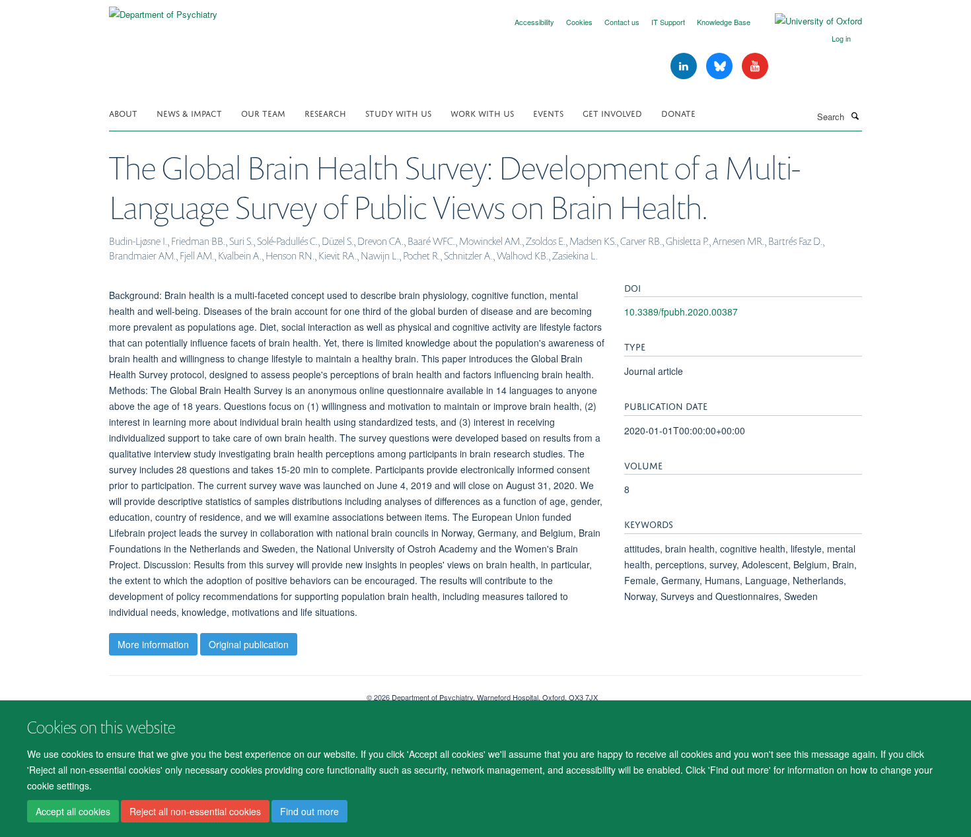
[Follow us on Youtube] (755, 66)
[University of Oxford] (808, 21)
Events (548, 112)
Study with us (398, 112)
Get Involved (612, 112)
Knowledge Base (723, 22)
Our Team (263, 112)
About (123, 112)
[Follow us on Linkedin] (685, 66)
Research (325, 112)
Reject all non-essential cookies (195, 811)
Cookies (579, 22)
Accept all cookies (73, 811)
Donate (678, 112)
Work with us (482, 112)
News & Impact (189, 112)
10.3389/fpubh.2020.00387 (681, 311)
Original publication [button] (249, 644)
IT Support (668, 22)
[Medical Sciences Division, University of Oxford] (228, 692)
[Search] (854, 115)
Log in (841, 38)
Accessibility (534, 22)
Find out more (309, 811)
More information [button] (153, 644)
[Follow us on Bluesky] (720, 66)
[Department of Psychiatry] (163, 9)
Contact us (621, 22)
